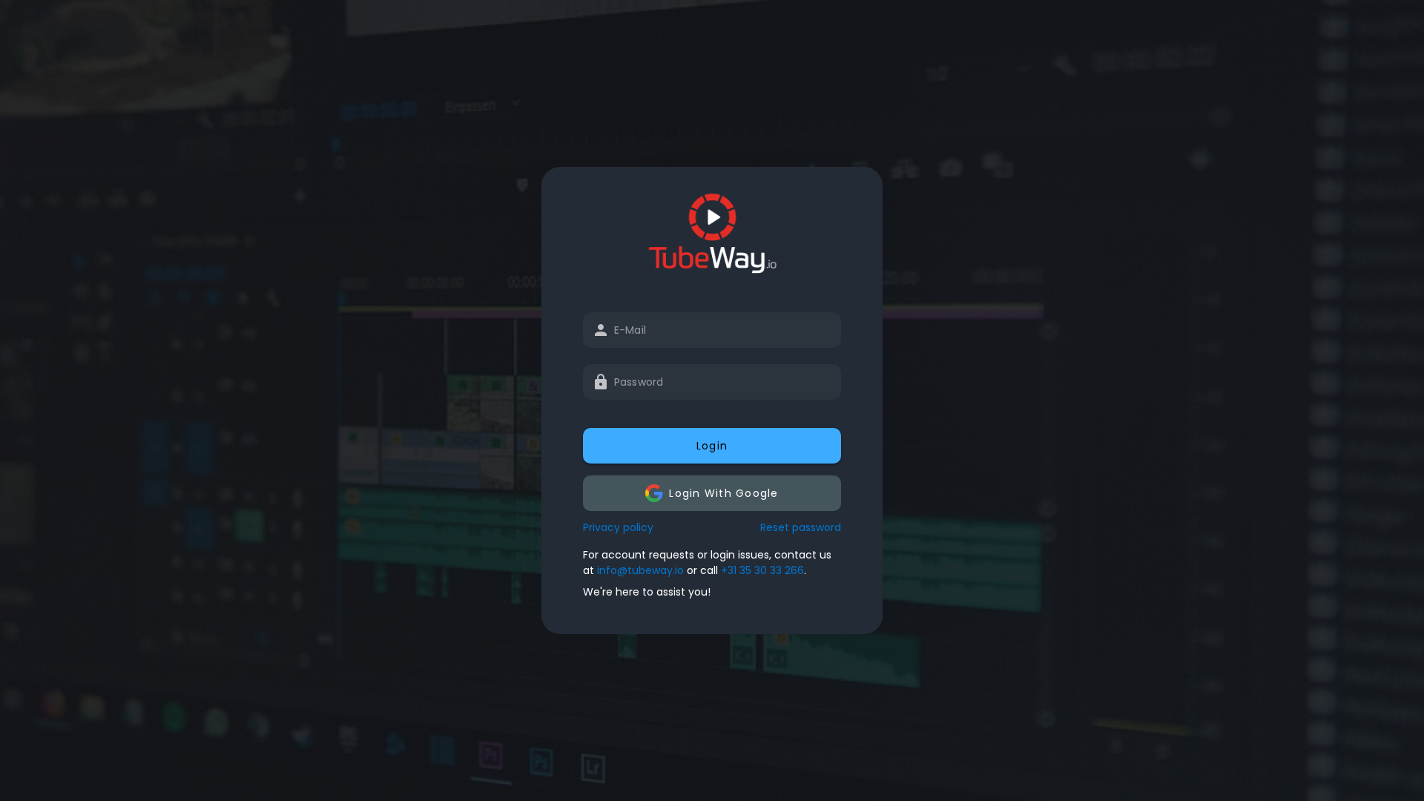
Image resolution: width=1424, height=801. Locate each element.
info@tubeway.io (640, 570)
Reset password (800, 527)
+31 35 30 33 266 (762, 570)
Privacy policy (618, 527)
